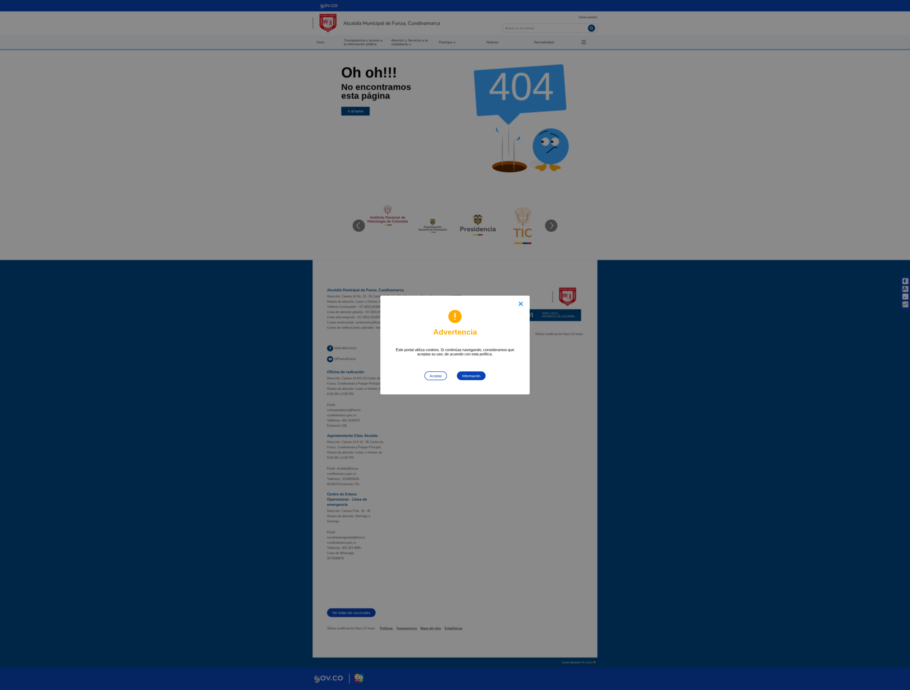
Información (471, 376)
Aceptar (436, 376)
